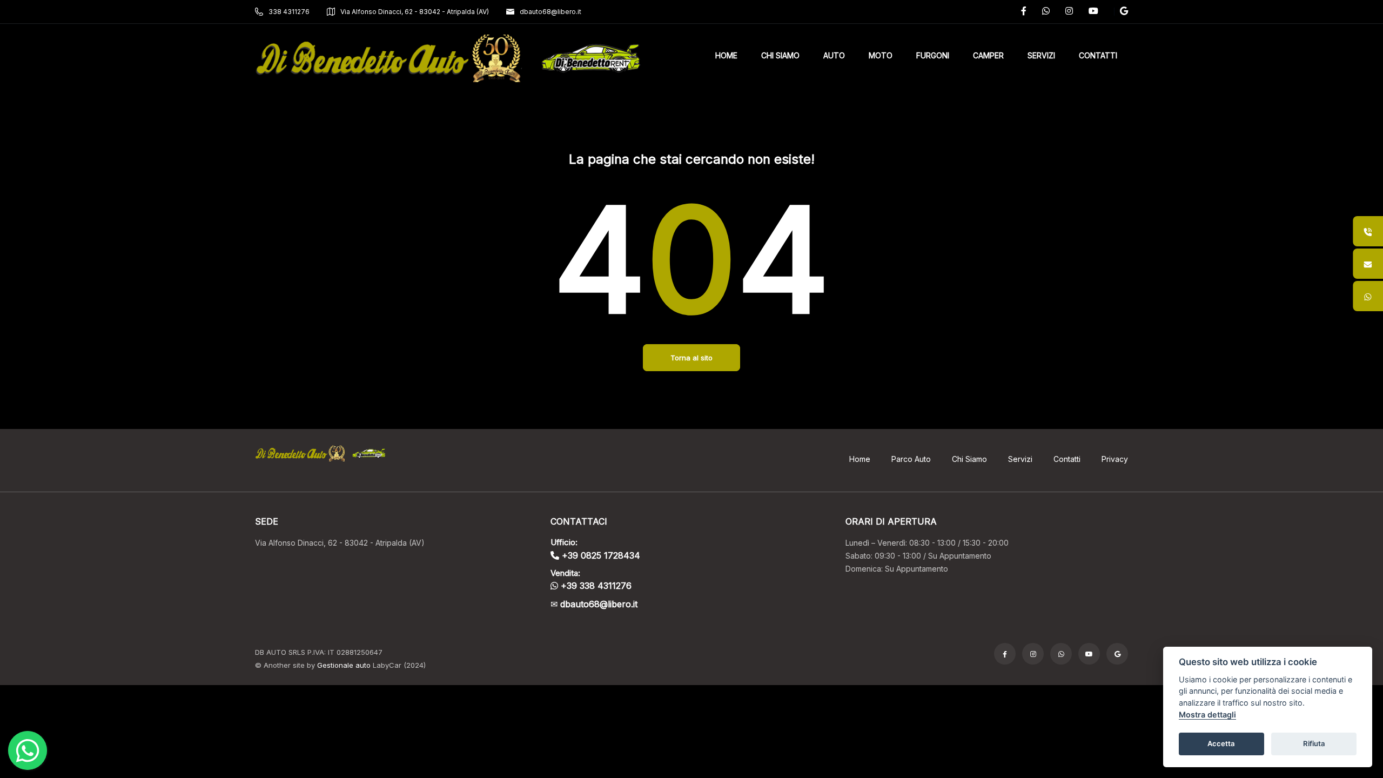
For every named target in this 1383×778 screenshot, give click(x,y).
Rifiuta (1314, 743)
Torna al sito (691, 357)
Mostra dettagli (1207, 714)
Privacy (1115, 459)
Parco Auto (911, 459)
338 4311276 (289, 12)
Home (859, 459)
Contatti (1066, 459)
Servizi (1020, 459)
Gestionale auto (344, 665)
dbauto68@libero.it (550, 12)
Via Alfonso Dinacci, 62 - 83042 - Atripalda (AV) (414, 12)
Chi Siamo (969, 459)
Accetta (1221, 743)
